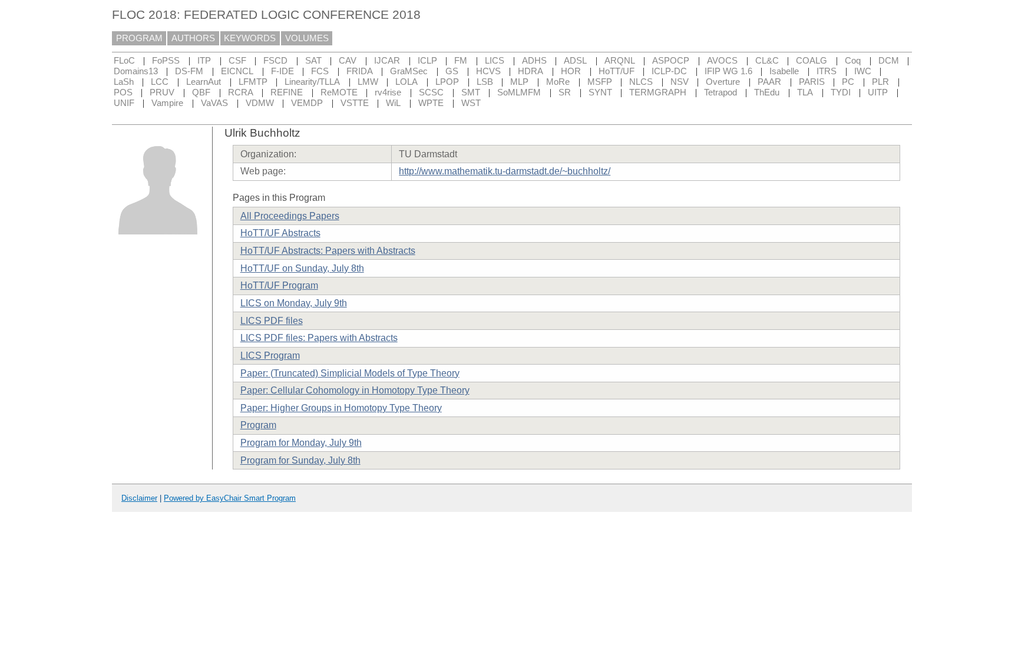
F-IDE (282, 71)
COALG (811, 60)
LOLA (406, 82)
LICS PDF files (271, 321)
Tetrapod (720, 92)
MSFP (599, 82)
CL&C (767, 60)
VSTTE (355, 103)
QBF (201, 92)
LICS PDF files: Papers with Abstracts (319, 338)
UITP (878, 92)
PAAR (769, 82)
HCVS (488, 71)
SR (564, 92)
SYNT (600, 92)
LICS (494, 60)
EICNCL (237, 71)
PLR (880, 82)
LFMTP (253, 82)
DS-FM (189, 71)
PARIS (812, 82)
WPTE (431, 103)
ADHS (534, 60)
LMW (368, 82)
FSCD (275, 60)
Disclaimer (139, 498)
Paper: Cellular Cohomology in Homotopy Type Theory (355, 390)
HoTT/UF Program (279, 285)
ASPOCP (670, 60)
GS (451, 71)
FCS (320, 71)
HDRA (530, 71)
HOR (571, 71)
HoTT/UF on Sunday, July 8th (302, 268)
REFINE (286, 92)
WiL (393, 103)
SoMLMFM (519, 92)
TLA (805, 92)
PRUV (162, 92)
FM (460, 60)
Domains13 (136, 71)
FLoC (124, 60)
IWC (862, 71)
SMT (470, 92)
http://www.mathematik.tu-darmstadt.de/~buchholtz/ (504, 171)
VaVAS (214, 103)
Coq (853, 60)
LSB (485, 82)
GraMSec (409, 71)
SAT (313, 60)
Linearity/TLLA (312, 82)
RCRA (240, 92)
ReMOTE (339, 92)
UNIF (124, 103)
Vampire (167, 103)
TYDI (841, 92)
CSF (237, 60)
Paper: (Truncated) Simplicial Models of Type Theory (350, 373)
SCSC (431, 92)
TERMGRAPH (657, 92)
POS (123, 92)
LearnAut (203, 82)
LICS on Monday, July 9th (293, 303)
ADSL (575, 60)
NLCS (641, 82)
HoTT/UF (616, 71)
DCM (888, 60)
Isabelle (784, 71)
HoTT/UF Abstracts (280, 233)
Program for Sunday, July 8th (300, 460)
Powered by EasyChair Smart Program (230, 498)
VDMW (260, 103)
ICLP (427, 60)
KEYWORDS (250, 38)
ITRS (827, 71)
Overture (723, 82)
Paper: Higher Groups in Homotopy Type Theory (341, 408)
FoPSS (166, 60)
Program (258, 425)
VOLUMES (307, 38)
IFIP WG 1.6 (728, 71)
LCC (159, 82)
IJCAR (387, 60)
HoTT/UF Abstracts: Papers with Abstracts (327, 251)
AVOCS (722, 60)
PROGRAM (139, 38)
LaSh (124, 82)
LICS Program (270, 356)
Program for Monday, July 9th (301, 443)
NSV (679, 82)
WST (471, 103)
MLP (519, 82)
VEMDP (307, 103)
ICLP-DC (669, 71)
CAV (347, 60)
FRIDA (359, 71)
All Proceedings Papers (289, 216)
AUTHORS (193, 38)
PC (848, 82)
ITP (204, 60)
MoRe (558, 82)
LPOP (447, 82)
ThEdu (766, 92)
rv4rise (388, 92)
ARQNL (619, 60)
